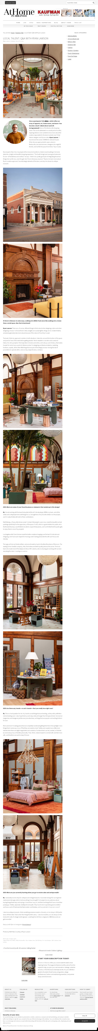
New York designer (46, 940)
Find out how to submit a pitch (86, 998)
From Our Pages (72, 56)
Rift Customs (55, 940)
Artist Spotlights (72, 36)
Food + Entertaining (73, 53)
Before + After (72, 42)
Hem (34, 940)
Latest (69, 59)
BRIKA (46, 121)
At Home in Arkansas (19, 12)
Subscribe (24, 980)
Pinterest (22, 992)
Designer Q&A (12, 938)
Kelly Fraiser (57, 995)
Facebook (22, 994)
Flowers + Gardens (73, 50)
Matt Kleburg (38, 940)
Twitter (21, 999)
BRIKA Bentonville (20, 940)
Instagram (22, 997)
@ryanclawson (26, 924)
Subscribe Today (10, 3)
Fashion (70, 47)
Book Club (73, 39)
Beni (11, 940)
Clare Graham (28, 940)
